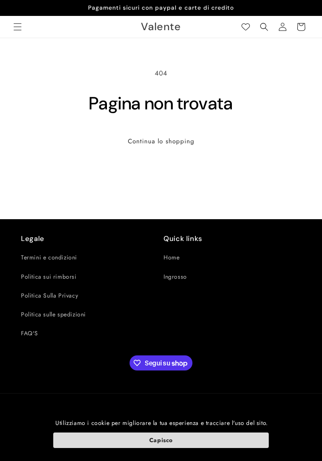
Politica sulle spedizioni (53, 314)
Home (171, 257)
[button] (17, 27)
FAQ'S (29, 333)
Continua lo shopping (161, 141)
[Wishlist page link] (246, 27)
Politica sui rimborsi (49, 276)
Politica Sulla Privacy (49, 295)
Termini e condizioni (49, 257)
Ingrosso (175, 276)
